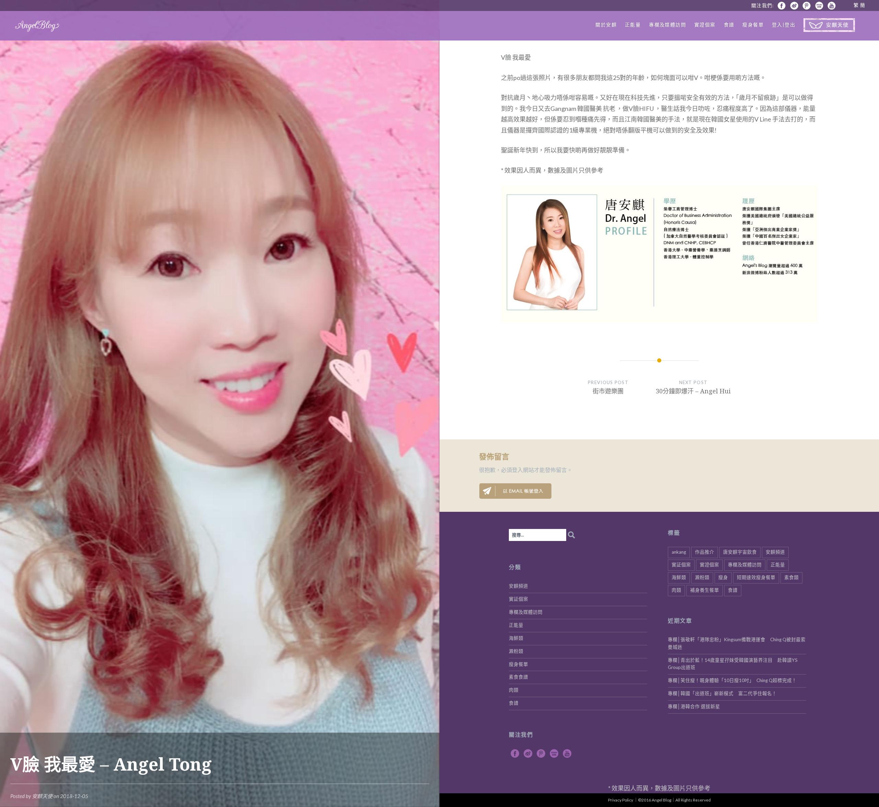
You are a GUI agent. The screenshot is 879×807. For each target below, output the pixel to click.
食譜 (729, 24)
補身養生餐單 (704, 590)
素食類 (791, 577)
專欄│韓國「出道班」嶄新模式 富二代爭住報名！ (722, 693)
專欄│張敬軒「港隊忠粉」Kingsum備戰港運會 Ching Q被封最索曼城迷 (737, 643)
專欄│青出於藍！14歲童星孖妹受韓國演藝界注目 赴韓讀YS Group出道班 (733, 663)
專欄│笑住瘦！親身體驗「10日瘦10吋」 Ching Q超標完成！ (732, 680)
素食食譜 (518, 677)
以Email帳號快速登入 (515, 491)
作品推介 (704, 552)
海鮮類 (679, 577)
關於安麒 (606, 24)
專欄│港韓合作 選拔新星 (694, 706)
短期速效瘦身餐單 (756, 577)
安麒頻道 (775, 552)
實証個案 (681, 564)
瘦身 (723, 577)
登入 (517, 469)
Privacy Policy (620, 800)
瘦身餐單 (753, 24)
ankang (679, 552)
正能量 (633, 24)
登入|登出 (783, 24)
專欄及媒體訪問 (667, 24)
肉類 (676, 590)
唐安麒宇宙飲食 (740, 552)
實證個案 (705, 24)
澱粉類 (702, 577)
